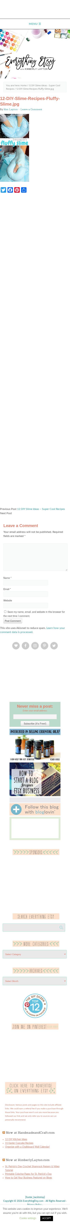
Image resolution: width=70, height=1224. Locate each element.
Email (7, 589)
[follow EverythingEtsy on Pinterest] (35, 1029)
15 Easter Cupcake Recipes (19, 1143)
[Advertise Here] (30, 1093)
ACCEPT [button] (46, 1218)
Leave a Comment (31, 109)
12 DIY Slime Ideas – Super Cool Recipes (41, 509)
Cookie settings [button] (28, 1218)
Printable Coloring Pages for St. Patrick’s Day (28, 1174)
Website (7, 600)
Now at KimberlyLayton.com (28, 1160)
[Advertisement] (35, 351)
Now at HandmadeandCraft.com (30, 1133)
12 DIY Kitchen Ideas (16, 1139)
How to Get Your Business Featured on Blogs (28, 1178)
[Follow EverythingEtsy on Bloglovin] (35, 815)
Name (7, 577)
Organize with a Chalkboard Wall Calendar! (27, 1147)
